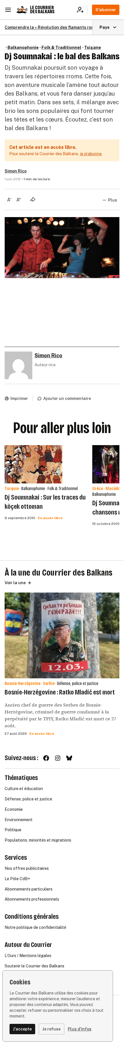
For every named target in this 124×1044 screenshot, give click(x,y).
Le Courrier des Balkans (42, 10)
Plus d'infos (79, 1029)
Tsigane (92, 47)
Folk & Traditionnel (61, 47)
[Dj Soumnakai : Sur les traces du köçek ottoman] (33, 464)
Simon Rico (16, 171)
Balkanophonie (23, 47)
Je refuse (51, 1029)
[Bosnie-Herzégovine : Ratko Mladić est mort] (62, 635)
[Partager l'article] (33, 199)
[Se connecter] (82, 9)
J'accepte (22, 1029)
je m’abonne (91, 153)
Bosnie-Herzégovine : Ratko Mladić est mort (60, 692)
